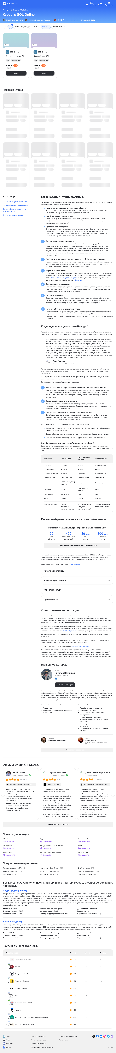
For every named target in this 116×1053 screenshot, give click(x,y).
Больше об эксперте (65, 685)
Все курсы (6, 10)
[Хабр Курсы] (8, 3)
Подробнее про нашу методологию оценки (77, 545)
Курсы (8, 1047)
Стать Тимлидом (53, 784)
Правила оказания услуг (68, 1036)
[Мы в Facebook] (97, 1036)
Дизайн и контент (84, 868)
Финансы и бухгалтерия (86, 871)
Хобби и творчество (47, 874)
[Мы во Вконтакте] (101, 1036)
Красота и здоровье (85, 874)
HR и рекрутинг (8, 874)
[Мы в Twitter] (93, 1036)
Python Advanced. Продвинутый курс (22, 785)
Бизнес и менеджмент (11, 871)
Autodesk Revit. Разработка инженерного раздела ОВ (96, 785)
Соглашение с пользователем (42, 1047)
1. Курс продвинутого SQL (15, 890)
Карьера (9, 1043)
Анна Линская (59, 361)
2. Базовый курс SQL (13, 921)
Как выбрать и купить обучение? (15, 202)
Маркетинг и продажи (48, 871)
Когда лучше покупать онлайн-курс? (16, 205)
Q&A (8, 1040)
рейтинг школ (78, 280)
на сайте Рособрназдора (80, 646)
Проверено (70, 20)
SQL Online (13, 909)
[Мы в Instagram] (104, 1036)
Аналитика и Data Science (49, 868)
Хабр (8, 1036)
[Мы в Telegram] (108, 1036)
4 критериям (75, 564)
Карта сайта (63, 1040)
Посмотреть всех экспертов (77, 750)
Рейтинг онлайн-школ (39, 1040)
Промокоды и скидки (38, 1043)
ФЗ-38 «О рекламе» (70, 631)
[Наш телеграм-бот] (112, 1036)
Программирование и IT (12, 868)
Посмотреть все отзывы (58, 825)
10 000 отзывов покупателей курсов (64, 278)
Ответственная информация (13, 215)
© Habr (110, 1047)
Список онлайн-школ (38, 1036)
